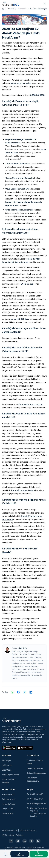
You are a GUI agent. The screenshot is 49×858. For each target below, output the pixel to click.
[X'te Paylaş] (24, 692)
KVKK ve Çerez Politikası (13, 835)
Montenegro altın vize (20, 83)
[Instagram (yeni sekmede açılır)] (11, 841)
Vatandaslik (22, 9)
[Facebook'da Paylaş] (18, 692)
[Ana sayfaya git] (3, 9)
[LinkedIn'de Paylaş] (30, 692)
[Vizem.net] (11, 720)
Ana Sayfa (6, 760)
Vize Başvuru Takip (10, 774)
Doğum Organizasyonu (36, 773)
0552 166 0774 (36, 799)
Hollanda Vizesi (8, 804)
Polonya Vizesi (8, 799)
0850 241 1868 (37, 95)
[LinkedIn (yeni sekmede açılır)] (24, 841)
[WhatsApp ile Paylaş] (12, 692)
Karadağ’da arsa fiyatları (23, 490)
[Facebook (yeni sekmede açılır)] (31, 841)
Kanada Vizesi (8, 794)
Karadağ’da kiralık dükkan (30, 404)
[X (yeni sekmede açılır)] (38, 841)
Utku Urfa (22, 648)
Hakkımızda (7, 765)
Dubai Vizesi (7, 813)
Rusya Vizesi (7, 809)
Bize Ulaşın (6, 770)
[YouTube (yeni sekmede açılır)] (17, 841)
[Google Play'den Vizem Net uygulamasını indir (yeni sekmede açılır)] (9, 748)
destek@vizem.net (38, 803)
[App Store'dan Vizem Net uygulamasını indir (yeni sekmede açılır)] (25, 748)
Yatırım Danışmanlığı (35, 768)
